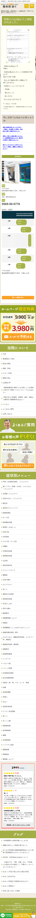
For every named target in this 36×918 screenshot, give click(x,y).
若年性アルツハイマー (10, 508)
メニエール (7, 658)
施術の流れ (7, 378)
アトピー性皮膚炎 (9, 711)
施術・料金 (7, 368)
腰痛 (4, 735)
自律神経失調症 (8, 673)
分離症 (5, 546)
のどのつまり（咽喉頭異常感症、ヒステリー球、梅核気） (18, 638)
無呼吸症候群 (7, 556)
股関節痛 (6, 749)
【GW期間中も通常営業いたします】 (16, 840)
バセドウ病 (7, 663)
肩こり (5, 716)
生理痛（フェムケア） (10, 493)
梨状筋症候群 (7, 599)
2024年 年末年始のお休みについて (15, 857)
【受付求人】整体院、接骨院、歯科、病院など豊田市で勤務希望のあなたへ (18, 398)
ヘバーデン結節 (8, 745)
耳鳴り (5, 697)
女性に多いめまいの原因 (11, 891)
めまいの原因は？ (9, 886)
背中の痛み (7, 608)
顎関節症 (6, 754)
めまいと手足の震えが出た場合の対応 (16, 871)
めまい (5, 702)
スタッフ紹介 (7, 373)
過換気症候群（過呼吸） (11, 644)
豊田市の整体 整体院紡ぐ (9, 11)
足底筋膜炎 (7, 740)
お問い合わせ (7, 414)
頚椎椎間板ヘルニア (10, 618)
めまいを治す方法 (9, 876)
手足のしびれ (7, 603)
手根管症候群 (7, 551)
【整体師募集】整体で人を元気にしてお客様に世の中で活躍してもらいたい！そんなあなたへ (18, 390)
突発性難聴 (7, 692)
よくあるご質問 (8, 409)
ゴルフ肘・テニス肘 (10, 541)
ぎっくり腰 (7, 721)
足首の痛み (7, 580)
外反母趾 (6, 537)
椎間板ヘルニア (8, 759)
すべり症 (6, 517)
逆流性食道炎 (7, 706)
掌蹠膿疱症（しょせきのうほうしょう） (17, 627)
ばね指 (5, 560)
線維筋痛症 (7, 513)
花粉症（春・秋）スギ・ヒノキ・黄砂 (16, 682)
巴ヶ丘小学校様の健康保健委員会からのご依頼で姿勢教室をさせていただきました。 (18, 851)
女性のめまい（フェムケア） (13, 498)
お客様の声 (22, 11)
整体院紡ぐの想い (9, 359)
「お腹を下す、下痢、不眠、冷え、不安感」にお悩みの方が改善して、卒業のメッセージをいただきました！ (18, 864)
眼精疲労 (6, 613)
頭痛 (4, 687)
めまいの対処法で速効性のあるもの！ (16, 881)
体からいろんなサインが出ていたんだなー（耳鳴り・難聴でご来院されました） (13, 146)
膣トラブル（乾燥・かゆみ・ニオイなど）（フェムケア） (17, 488)
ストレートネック (9, 570)
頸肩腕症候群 (7, 522)
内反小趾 (6, 532)
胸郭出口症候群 (8, 594)
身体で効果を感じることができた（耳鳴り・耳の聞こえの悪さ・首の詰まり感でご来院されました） (13, 129)
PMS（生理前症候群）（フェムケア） (16, 481)
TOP (4, 354)
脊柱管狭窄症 (7, 565)
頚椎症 (5, 623)
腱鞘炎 (5, 575)
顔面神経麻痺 (7, 654)
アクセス (6, 404)
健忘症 (5, 503)
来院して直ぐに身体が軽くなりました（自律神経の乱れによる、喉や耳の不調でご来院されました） (13, 138)
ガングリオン (7, 584)
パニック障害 (7, 668)
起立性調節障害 (8, 678)
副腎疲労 (6, 649)
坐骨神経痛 (7, 730)
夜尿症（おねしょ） (10, 527)
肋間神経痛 (7, 725)
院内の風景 (7, 363)
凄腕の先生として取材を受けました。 (16, 845)
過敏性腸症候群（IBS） (11, 632)
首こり (5, 589)
